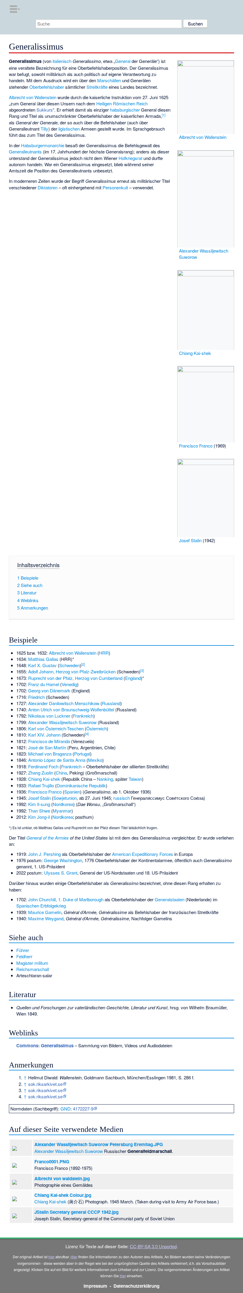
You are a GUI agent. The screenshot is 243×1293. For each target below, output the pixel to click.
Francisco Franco (195, 445)
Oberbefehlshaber (46, 87)
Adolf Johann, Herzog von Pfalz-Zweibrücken (72, 671)
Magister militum (32, 963)
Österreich (96, 728)
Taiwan (135, 779)
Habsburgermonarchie (42, 145)
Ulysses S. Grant (60, 873)
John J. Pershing (44, 854)
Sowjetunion (65, 798)
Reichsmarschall (32, 969)
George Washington (63, 860)
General (122, 61)
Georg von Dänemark (49, 690)
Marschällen (109, 80)
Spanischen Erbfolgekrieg (41, 905)
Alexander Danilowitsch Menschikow (63, 703)
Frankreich (83, 716)
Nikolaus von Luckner (49, 716)
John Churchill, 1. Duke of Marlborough (65, 899)
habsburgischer (125, 110)
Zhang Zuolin (40, 773)
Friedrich (36, 697)
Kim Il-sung (39, 804)
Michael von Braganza (49, 754)
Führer (22, 950)
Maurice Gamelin (44, 912)
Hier (74, 1256)
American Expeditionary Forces (142, 854)
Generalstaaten (169, 899)
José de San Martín (47, 747)
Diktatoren (47, 187)
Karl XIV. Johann (44, 735)
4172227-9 (83, 1108)
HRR (104, 653)
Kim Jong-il (39, 817)
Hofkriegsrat (130, 158)
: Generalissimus (44, 1045)
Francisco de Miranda (49, 741)
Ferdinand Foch (43, 766)
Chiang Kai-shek (195, 353)
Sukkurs (44, 110)
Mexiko (95, 760)
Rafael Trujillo (41, 785)
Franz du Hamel (43, 684)
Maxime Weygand (45, 918)
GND (65, 1108)
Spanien (72, 792)
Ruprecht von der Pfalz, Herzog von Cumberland (75, 678)
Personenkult (115, 187)
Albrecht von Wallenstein (202, 137)
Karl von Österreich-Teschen (56, 728)
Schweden (69, 665)
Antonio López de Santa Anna (56, 760)
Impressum (95, 1286)
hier (51, 1256)
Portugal (82, 754)
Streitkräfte (97, 87)
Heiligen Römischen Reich (122, 103)
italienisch (61, 61)
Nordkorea (63, 804)
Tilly (44, 129)
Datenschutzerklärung (136, 1286)
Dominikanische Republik (81, 785)
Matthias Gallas (43, 659)
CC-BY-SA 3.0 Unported (153, 1246)
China (61, 773)
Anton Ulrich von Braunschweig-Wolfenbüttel (71, 709)
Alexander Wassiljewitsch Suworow (62, 722)
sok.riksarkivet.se (45, 1084)
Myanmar (62, 810)
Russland (111, 703)
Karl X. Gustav (42, 665)
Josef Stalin (190, 540)
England (133, 678)
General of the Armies (47, 837)
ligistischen (69, 129)
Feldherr (24, 956)
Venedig (69, 684)
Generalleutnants (25, 151)
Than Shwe (39, 810)
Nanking (105, 779)
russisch (121, 798)
